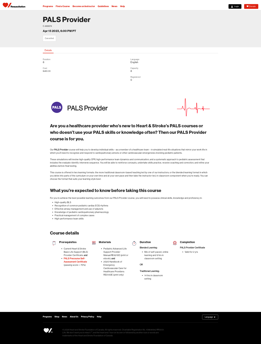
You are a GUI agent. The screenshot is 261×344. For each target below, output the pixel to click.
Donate (252, 6)
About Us (74, 317)
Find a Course (63, 6)
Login (236, 6)
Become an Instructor (84, 6)
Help (122, 6)
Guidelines (103, 6)
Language (211, 317)
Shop (57, 317)
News (114, 6)
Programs (48, 6)
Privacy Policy (87, 317)
